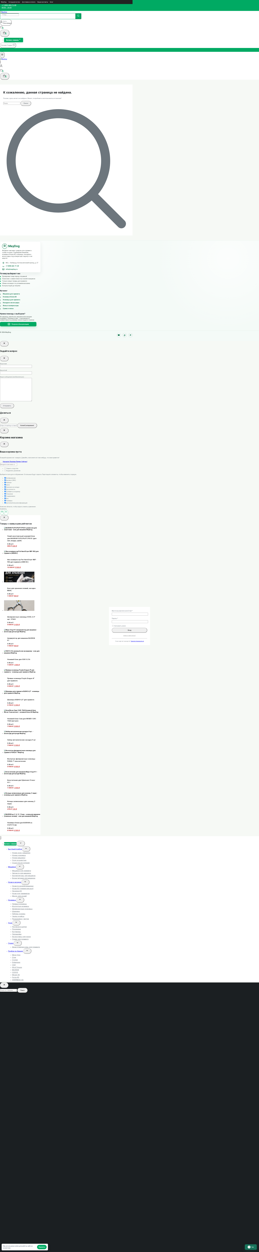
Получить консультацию (18, 324)
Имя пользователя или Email (127, 611)
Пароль (119, 618)
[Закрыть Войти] (4, 430)
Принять (42, 1247)
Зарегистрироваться (137, 641)
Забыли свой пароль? (129, 635)
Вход (129, 630)
